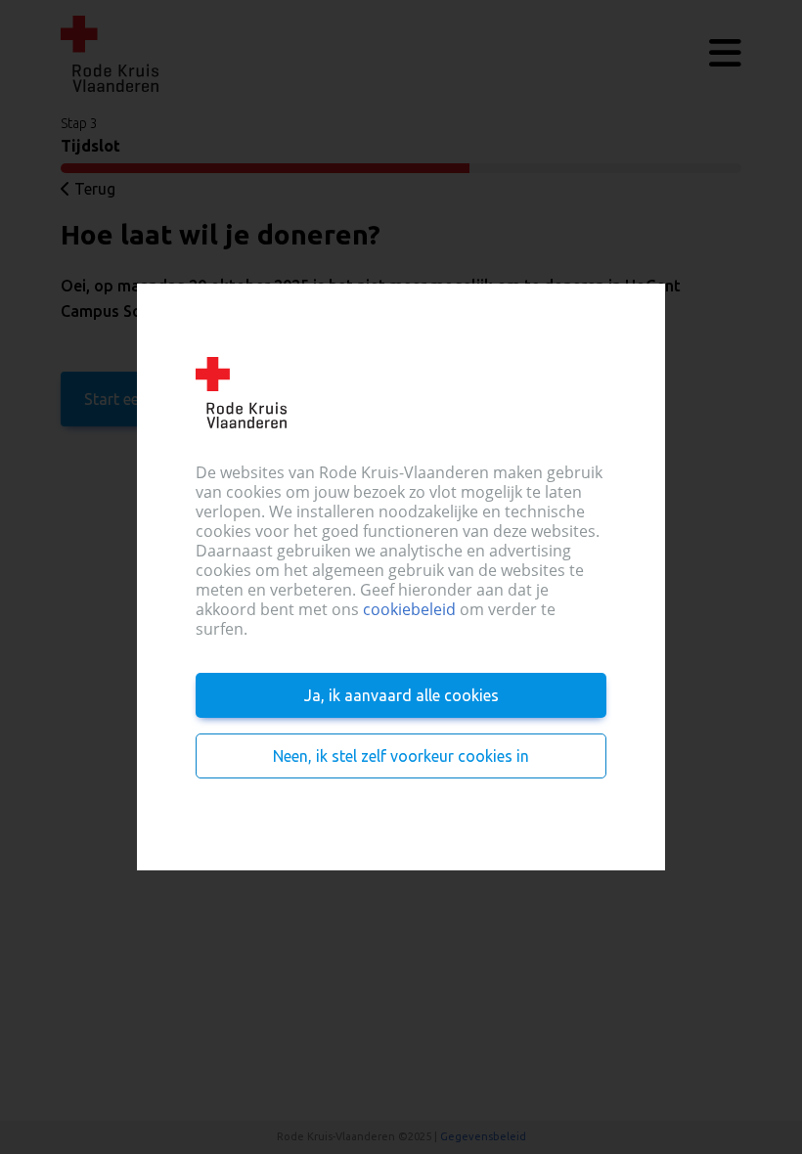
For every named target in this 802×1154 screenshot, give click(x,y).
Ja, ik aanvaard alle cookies (401, 695)
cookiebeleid (409, 609)
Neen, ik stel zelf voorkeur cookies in (401, 756)
